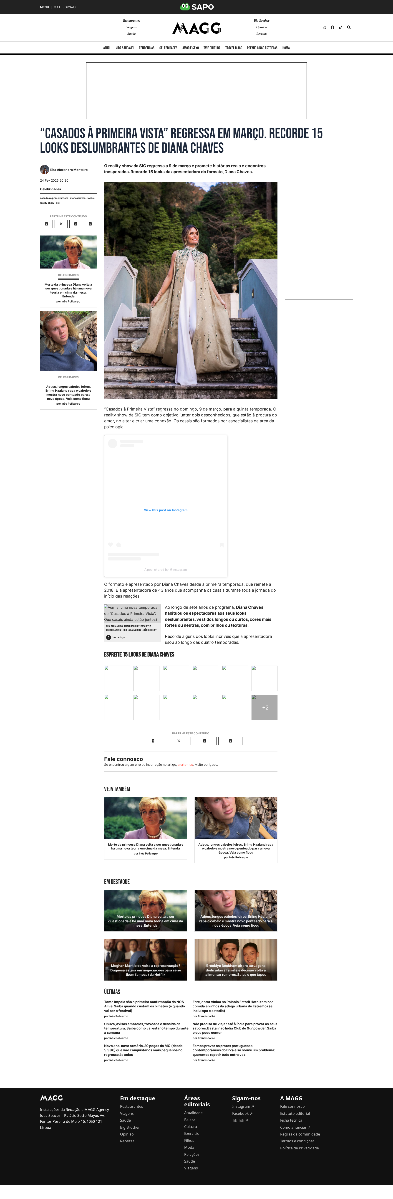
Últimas (112, 992)
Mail (57, 7)
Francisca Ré (206, 1016)
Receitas (261, 33)
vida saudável (125, 48)
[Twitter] (341, 27)
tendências (146, 48)
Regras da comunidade (300, 1134)
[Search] (349, 27)
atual (107, 48)
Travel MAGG (233, 48)
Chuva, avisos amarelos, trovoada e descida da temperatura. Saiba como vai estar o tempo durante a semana (146, 1028)
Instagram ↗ (243, 1106)
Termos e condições (297, 1140)
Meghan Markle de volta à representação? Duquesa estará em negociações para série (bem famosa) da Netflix (145, 970)
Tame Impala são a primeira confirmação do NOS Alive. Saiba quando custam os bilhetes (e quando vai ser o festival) (144, 1006)
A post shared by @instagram (165, 569)
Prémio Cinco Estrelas (262, 48)
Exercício (191, 1133)
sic (58, 202)
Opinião (261, 27)
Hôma (286, 48)
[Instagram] (324, 27)
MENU (44, 7)
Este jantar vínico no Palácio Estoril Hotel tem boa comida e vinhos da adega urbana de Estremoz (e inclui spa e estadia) (233, 1006)
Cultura (190, 1126)
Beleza (189, 1119)
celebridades (168, 48)
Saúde (131, 33)
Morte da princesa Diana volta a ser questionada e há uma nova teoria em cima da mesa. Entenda (68, 290)
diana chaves (78, 198)
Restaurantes (131, 20)
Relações (191, 1154)
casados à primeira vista (54, 198)
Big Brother (261, 20)
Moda (189, 1147)
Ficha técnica (291, 1120)
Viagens (131, 27)
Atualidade (193, 1112)
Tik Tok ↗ (240, 1120)
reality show (47, 202)
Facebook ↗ (242, 1113)
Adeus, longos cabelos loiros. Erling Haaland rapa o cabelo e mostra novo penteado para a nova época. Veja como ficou (68, 393)
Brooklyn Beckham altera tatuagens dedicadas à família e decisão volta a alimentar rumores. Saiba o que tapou (235, 970)
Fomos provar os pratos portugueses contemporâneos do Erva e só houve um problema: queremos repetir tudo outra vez (234, 1050)
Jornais (69, 7)
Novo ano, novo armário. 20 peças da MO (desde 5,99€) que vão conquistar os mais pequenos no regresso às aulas (143, 1050)
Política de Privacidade (299, 1148)
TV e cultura (212, 48)
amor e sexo (190, 48)
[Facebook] (332, 27)
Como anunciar (295, 1127)
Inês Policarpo (71, 301)
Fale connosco (292, 1106)
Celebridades (50, 189)
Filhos (189, 1140)
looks (91, 198)
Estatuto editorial (295, 1113)
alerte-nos (185, 764)
